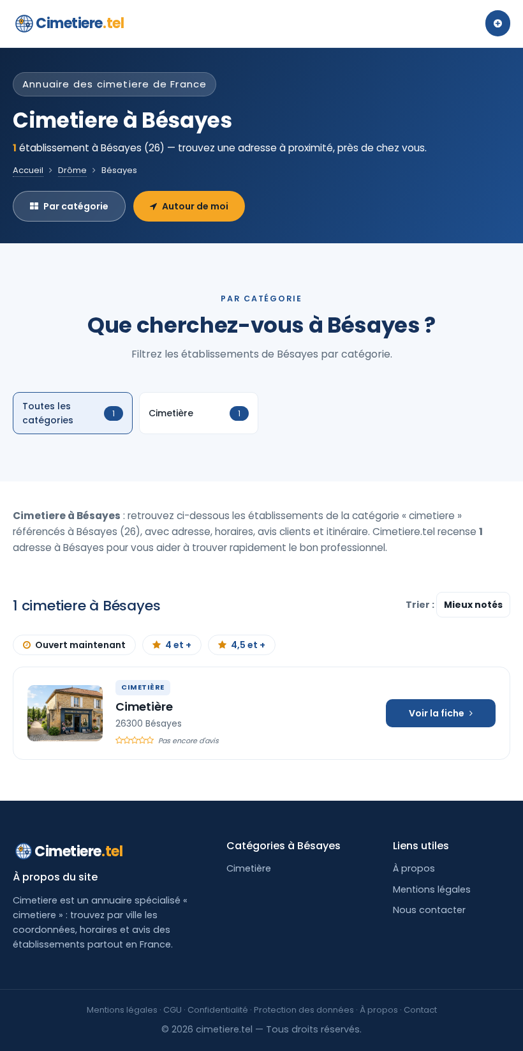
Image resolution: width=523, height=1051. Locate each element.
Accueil (28, 170)
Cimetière (143, 707)
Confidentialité (218, 1010)
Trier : (421, 604)
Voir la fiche (436, 713)
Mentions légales (432, 889)
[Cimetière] (65, 713)
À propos (414, 868)
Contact (420, 1010)
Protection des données (304, 1010)
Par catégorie (75, 206)
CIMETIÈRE (143, 687)
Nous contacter (429, 910)
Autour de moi (195, 206)
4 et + (178, 645)
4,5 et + (248, 645)
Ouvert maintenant (80, 645)
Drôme (72, 170)
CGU (172, 1010)
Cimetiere (80, 23)
